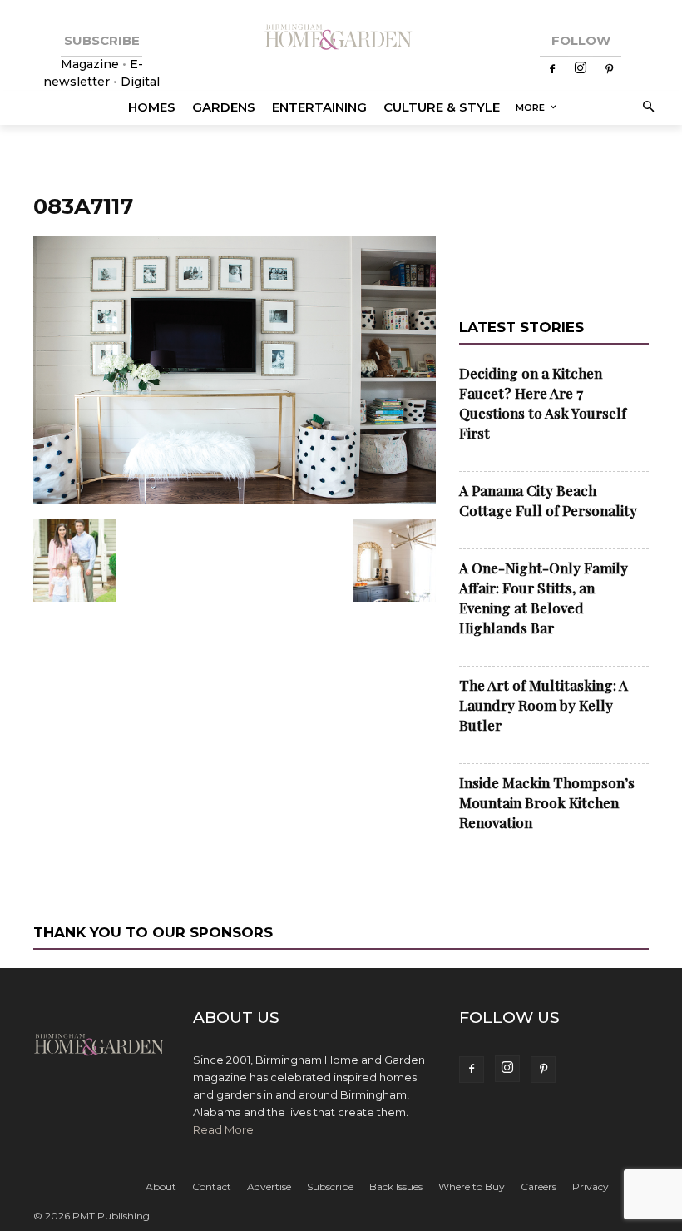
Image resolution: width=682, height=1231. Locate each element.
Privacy (590, 1186)
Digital (140, 81)
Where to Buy (471, 1186)
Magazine (91, 64)
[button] (646, 108)
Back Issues (396, 1186)
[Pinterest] (608, 70)
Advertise (269, 1186)
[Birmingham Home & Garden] (341, 37)
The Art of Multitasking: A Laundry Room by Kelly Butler (543, 705)
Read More (223, 1129)
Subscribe (330, 1186)
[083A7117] (234, 501)
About (161, 1186)
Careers (538, 1186)
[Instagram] (580, 69)
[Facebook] (552, 70)
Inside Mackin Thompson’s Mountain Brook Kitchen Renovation (547, 802)
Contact (211, 1186)
